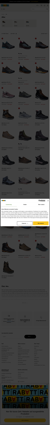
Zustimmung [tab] (9, 204)
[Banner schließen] (48, 200)
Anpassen (24, 223)
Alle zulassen (41, 223)
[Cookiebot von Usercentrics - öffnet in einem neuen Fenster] (39, 201)
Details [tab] (25, 204)
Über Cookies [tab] (41, 204)
